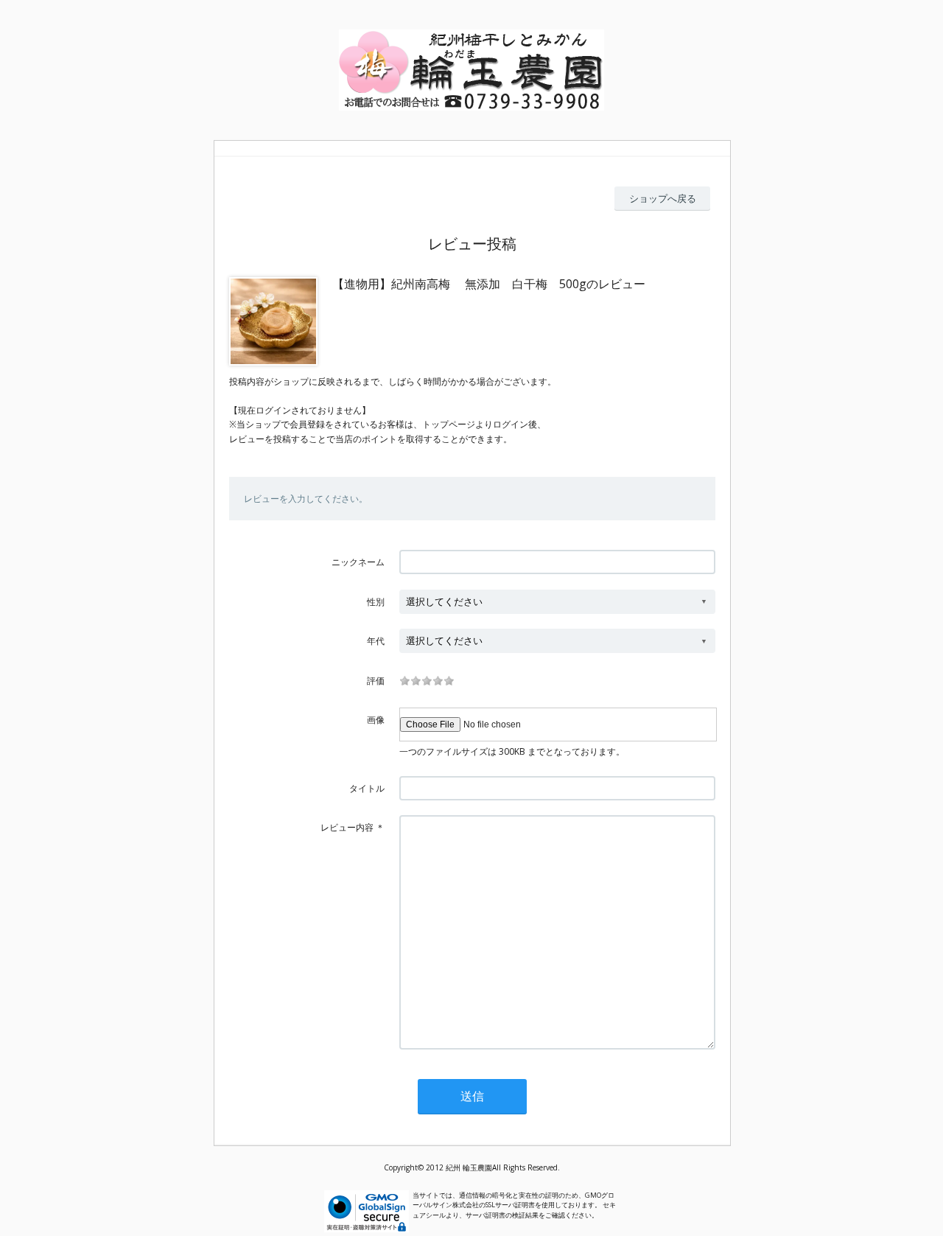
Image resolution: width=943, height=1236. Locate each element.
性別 (376, 602)
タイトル (367, 788)
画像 (376, 719)
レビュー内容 (347, 827)
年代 (376, 641)
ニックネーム (358, 562)
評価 (376, 680)
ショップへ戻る (662, 198)
